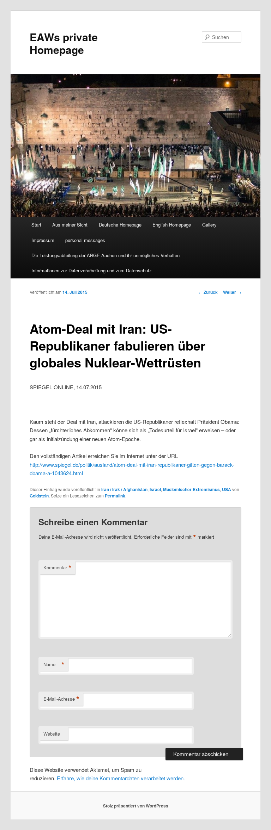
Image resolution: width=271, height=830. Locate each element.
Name (54, 664)
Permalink (115, 496)
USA (226, 489)
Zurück (208, 292)
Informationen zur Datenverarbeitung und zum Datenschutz (91, 270)
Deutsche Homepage (120, 224)
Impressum (42, 240)
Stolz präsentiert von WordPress (135, 806)
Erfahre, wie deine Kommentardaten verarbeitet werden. (121, 778)
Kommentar (57, 567)
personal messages (85, 240)
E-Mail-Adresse (61, 699)
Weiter (232, 292)
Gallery (209, 224)
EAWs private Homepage (64, 43)
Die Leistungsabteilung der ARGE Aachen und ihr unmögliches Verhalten (105, 255)
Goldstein (39, 496)
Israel (155, 489)
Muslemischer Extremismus (191, 489)
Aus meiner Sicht (70, 224)
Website (51, 733)
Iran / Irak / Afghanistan (124, 489)
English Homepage (171, 224)
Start (36, 224)
